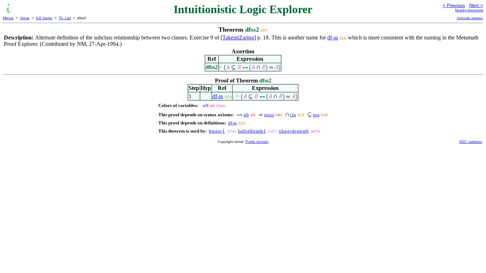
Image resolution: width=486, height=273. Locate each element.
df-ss (332, 37)
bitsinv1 (217, 131)
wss (316, 114)
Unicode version (470, 18)
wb (246, 114)
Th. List (65, 18)
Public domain (257, 142)
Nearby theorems (469, 10)
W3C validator (470, 142)
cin (293, 114)
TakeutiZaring (238, 37)
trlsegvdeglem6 (294, 131)
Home (25, 18)
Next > (476, 5)
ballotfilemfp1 (252, 131)
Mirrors (8, 18)
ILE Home (44, 18)
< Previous (454, 5)
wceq (269, 114)
